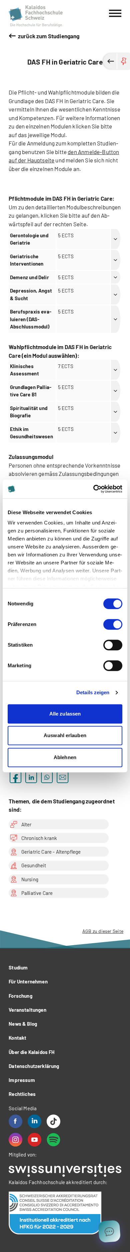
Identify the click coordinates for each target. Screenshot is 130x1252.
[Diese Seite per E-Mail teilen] (62, 777)
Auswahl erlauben (65, 735)
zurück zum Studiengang (48, 36)
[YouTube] (34, 1140)
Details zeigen (92, 692)
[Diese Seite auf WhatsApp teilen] (47, 777)
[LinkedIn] (34, 1121)
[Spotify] (53, 1140)
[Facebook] (15, 1121)
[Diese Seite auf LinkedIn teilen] (31, 777)
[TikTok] (53, 1121)
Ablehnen (65, 757)
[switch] (112, 624)
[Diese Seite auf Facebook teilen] (15, 777)
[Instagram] (15, 1140)
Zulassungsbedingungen (89, 473)
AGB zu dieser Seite (102, 931)
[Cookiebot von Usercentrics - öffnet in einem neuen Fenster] (93, 489)
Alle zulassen (65, 714)
